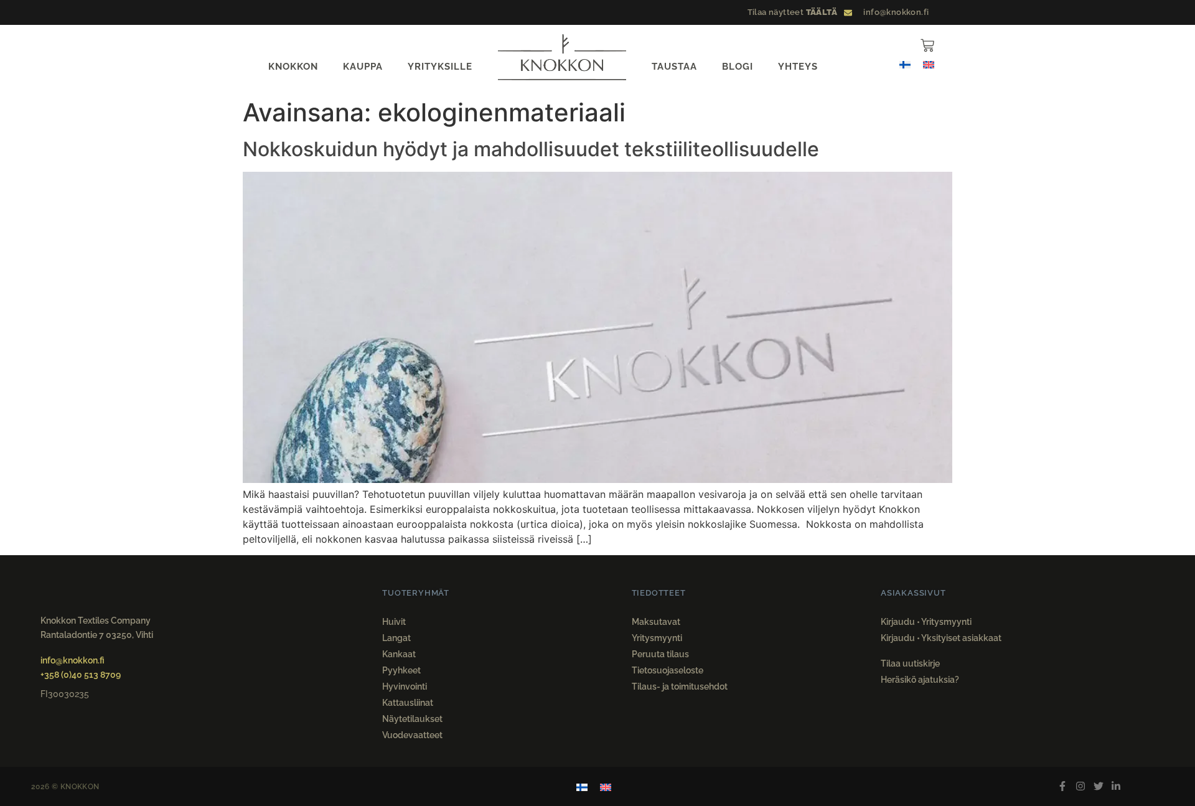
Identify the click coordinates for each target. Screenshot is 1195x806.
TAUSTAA (674, 66)
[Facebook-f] (1063, 786)
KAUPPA (363, 66)
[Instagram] (1080, 786)
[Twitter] (1098, 786)
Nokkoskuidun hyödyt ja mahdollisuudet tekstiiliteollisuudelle (531, 149)
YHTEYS (798, 66)
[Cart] (927, 45)
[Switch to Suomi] (905, 63)
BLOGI (737, 66)
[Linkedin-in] (1116, 786)
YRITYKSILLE (440, 66)
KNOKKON (293, 66)
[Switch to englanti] (928, 63)
